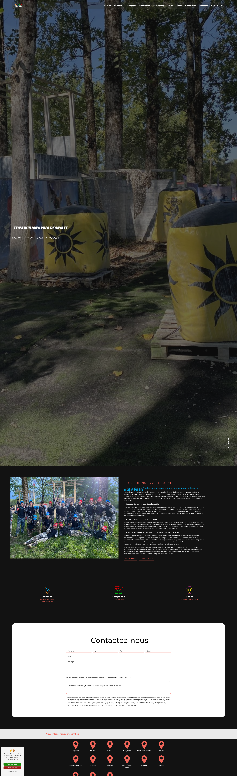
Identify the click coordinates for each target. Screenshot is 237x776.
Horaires (204, 5)
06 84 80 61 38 (118, 599)
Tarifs (179, 5)
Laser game (131, 5)
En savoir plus (130, 558)
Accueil (107, 5)
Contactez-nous (147, 558)
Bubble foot (144, 5)
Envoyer (118, 692)
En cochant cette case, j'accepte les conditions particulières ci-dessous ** (94, 686)
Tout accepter (12, 764)
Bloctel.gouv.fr (99, 705)
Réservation (190, 5)
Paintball (118, 5)
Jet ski (170, 5)
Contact (214, 5)
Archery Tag (158, 5)
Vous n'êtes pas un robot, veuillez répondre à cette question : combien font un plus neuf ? (99, 678)
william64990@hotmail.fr (189, 599)
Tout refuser (12, 768)
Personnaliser (12, 771)
